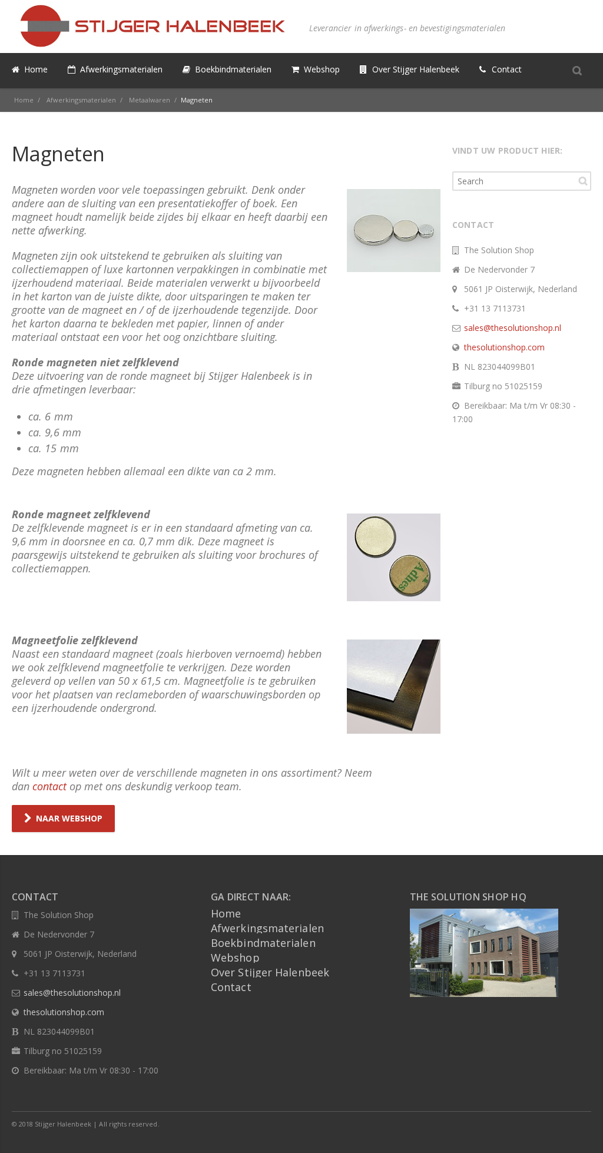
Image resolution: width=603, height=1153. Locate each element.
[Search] (577, 70)
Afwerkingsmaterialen (267, 928)
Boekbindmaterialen (263, 943)
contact (49, 786)
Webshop (235, 957)
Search (583, 181)
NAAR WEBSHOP (69, 818)
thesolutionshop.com (504, 347)
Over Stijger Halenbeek (270, 972)
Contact (231, 987)
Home (226, 913)
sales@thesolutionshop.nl (512, 327)
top (579, 1129)
